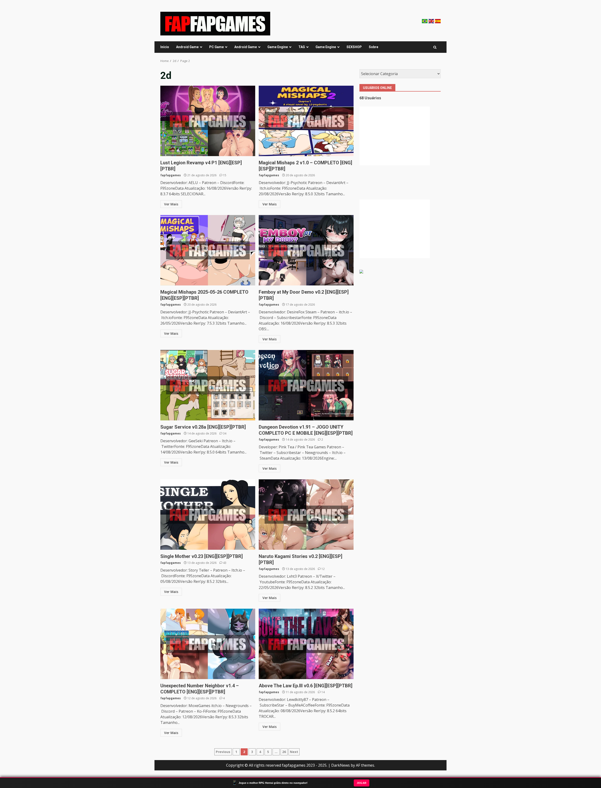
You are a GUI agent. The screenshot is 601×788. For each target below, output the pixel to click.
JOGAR (361, 782)
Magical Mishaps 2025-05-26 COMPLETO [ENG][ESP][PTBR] (207, 250)
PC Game (216, 47)
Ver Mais (171, 204)
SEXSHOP (354, 47)
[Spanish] (438, 20)
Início (164, 47)
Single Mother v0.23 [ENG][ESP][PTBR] (207, 514)
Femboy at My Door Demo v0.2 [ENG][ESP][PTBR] (306, 250)
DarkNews (340, 765)
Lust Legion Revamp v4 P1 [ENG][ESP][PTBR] (207, 121)
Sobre (373, 47)
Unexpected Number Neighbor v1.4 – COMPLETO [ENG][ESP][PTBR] (207, 644)
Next (294, 752)
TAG (301, 47)
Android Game (187, 47)
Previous (223, 752)
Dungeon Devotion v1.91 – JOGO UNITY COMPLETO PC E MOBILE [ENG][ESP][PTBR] (306, 385)
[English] (431, 20)
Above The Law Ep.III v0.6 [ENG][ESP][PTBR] (306, 644)
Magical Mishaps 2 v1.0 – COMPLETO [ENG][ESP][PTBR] (306, 121)
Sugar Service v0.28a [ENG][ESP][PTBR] (207, 385)
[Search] (434, 47)
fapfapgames (170, 175)
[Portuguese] (425, 20)
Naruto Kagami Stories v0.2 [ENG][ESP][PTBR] (306, 514)
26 (284, 752)
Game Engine (277, 47)
